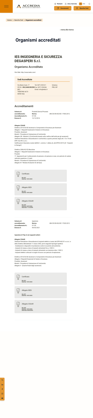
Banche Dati (84, 8)
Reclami (59, 4)
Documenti (65, 8)
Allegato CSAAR (27, 201)
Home (9, 20)
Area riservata (72, 4)
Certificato (25, 174)
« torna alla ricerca (67, 30)
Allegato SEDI (27, 187)
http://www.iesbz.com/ (28, 72)
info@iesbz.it (43, 89)
